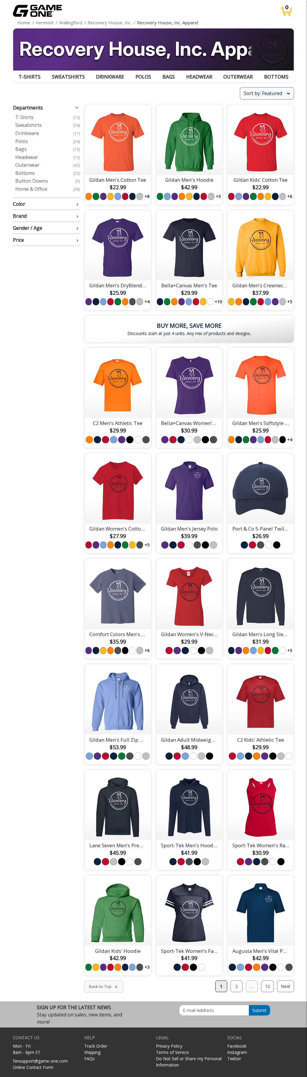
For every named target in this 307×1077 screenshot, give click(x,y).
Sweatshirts (68, 76)
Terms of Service (172, 1052)
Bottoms (276, 76)
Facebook (236, 1046)
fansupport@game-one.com (40, 1061)
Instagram (237, 1052)
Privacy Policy (169, 1046)
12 (267, 986)
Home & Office (47, 189)
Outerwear (238, 76)
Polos (143, 76)
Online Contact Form (33, 1067)
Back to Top (103, 986)
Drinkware (110, 76)
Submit (259, 1010)
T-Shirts (29, 76)
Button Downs (47, 181)
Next (285, 986)
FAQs (89, 1058)
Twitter (234, 1058)
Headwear (199, 76)
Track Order (95, 1046)
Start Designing (118, 163)
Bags (168, 76)
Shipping (92, 1052)
